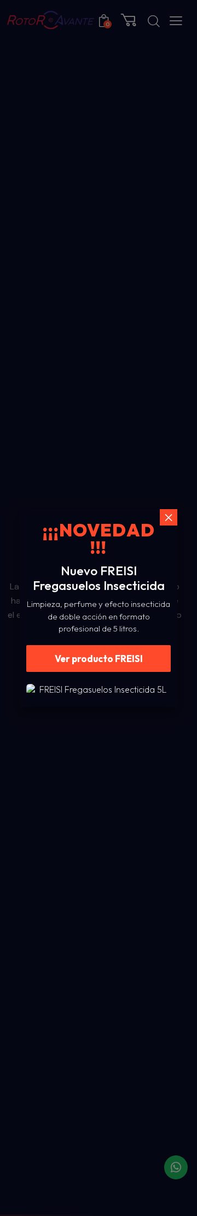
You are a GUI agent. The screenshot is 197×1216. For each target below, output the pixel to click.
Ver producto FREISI (99, 658)
